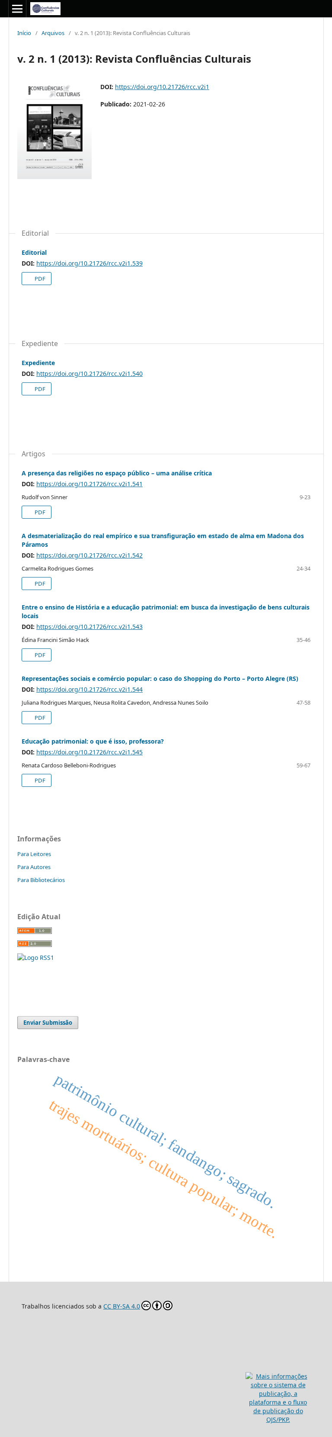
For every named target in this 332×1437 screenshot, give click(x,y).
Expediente (38, 363)
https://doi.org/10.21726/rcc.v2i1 (162, 87)
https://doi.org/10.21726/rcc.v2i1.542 (89, 555)
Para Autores (34, 867)
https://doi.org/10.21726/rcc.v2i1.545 (89, 752)
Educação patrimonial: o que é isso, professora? (93, 741)
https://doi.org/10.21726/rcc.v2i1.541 (89, 484)
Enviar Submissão (47, 1022)
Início (24, 33)
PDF (39, 278)
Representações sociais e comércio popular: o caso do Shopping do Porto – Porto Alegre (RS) (160, 678)
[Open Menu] (17, 8)
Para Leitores (34, 854)
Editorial (34, 252)
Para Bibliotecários (41, 880)
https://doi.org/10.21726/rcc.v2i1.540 (89, 373)
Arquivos (53, 33)
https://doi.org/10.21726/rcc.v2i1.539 (89, 263)
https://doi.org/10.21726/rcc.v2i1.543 (89, 626)
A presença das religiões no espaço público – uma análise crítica (117, 473)
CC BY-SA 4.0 (121, 1306)
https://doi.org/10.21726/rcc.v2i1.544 (89, 689)
